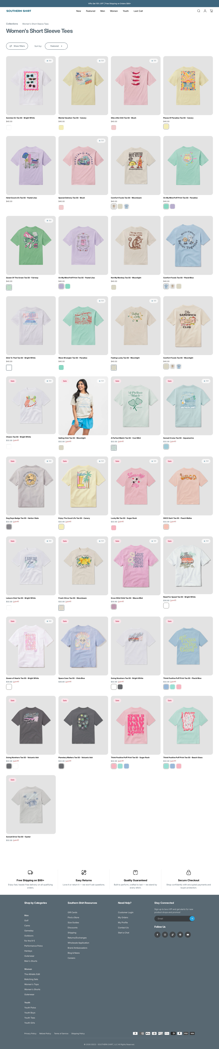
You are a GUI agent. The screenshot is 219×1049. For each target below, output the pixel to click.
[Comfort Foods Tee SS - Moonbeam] (136, 165)
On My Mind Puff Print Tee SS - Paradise (180, 198)
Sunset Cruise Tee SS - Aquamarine (178, 438)
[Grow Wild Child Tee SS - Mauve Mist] (136, 565)
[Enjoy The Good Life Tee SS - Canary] (83, 485)
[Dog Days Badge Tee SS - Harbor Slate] (31, 485)
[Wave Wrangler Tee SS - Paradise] (83, 325)
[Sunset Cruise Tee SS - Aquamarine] (188, 405)
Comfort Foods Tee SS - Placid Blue (178, 278)
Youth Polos (30, 1007)
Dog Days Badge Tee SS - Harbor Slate (22, 518)
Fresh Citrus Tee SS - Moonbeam (72, 598)
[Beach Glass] (172, 687)
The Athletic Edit (32, 974)
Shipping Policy (78, 1033)
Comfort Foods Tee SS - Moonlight (178, 358)
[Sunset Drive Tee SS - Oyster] (31, 804)
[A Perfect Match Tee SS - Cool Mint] (136, 405)
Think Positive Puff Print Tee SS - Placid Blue (182, 678)
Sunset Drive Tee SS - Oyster (18, 837)
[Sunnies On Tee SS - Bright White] (31, 85)
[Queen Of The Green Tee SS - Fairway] (31, 245)
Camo (27, 925)
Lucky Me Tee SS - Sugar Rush (124, 518)
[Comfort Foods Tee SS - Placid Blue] (188, 245)
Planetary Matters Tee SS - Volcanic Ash (75, 757)
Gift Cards (72, 912)
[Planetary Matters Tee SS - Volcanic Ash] (83, 725)
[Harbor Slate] (9, 527)
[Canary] (166, 126)
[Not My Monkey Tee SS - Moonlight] (136, 245)
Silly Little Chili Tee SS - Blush (123, 118)
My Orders (123, 917)
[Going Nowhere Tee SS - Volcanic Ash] (31, 725)
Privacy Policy (30, 1033)
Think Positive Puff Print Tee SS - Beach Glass (183, 757)
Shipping (72, 932)
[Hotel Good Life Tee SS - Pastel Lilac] (31, 165)
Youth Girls (29, 1023)
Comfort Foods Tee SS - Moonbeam (126, 198)
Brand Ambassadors (77, 948)
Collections (12, 23)
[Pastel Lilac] (172, 206)
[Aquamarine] (166, 446)
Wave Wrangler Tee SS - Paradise (72, 358)
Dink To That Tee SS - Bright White (20, 358)
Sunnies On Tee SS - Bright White (20, 118)
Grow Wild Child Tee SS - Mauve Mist (127, 598)
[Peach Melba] (166, 527)
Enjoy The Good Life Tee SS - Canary (74, 518)
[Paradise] (166, 206)
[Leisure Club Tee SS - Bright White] (31, 565)
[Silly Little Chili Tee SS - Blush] (136, 85)
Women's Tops (31, 984)
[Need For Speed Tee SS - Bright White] (188, 565)
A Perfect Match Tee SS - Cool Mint (126, 438)
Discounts (73, 927)
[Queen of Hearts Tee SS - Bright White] (31, 646)
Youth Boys (29, 1012)
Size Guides (73, 922)
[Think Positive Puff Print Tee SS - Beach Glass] (188, 725)
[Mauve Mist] (114, 607)
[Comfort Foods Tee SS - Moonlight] (188, 325)
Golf (26, 920)
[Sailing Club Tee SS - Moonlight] (83, 405)
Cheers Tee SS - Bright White (18, 437)
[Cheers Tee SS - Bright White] (31, 405)
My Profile (123, 922)
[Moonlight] (120, 206)
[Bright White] (166, 605)
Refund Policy (45, 1033)
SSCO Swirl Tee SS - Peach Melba (177, 518)
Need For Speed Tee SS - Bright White (179, 597)
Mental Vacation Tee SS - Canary (72, 118)
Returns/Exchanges (77, 937)
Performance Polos (33, 946)
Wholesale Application (78, 942)
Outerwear (29, 956)
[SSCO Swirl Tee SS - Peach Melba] (188, 485)
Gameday (28, 930)
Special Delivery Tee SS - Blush (71, 198)
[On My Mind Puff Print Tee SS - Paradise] (188, 165)
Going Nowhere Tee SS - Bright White (127, 678)
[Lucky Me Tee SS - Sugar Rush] (136, 485)
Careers (71, 958)
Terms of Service (61, 1033)
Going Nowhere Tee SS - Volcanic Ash (22, 757)
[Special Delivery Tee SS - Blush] (83, 165)
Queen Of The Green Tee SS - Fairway (22, 278)
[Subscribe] (192, 918)
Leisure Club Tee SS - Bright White (21, 598)
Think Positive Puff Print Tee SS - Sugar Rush (130, 757)
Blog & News (74, 953)
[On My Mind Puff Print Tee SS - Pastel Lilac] (83, 245)
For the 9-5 (29, 940)
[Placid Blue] (126, 206)
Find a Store (73, 917)
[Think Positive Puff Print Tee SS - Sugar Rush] (136, 725)
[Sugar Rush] (179, 687)
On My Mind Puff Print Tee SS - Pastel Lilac (76, 278)
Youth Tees (29, 1017)
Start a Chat (123, 932)
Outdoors (28, 935)
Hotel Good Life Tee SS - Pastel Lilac (21, 198)
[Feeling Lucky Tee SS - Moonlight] (136, 325)
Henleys (28, 951)
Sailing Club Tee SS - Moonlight (72, 438)
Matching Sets (31, 979)
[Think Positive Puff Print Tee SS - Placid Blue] (188, 646)
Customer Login (125, 912)
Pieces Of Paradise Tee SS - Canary (178, 118)
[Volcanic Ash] (120, 687)
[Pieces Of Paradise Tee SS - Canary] (188, 85)
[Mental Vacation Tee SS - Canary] (83, 85)
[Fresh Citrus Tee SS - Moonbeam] (83, 565)
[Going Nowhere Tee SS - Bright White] (136, 646)
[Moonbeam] (114, 206)
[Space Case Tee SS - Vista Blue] (83, 646)
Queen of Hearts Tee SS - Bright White (22, 678)
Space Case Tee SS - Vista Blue (71, 678)
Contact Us (123, 927)
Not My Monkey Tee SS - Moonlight (126, 278)
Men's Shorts (30, 961)
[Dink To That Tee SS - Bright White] (31, 325)
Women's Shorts (32, 989)
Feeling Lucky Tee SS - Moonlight (125, 358)
